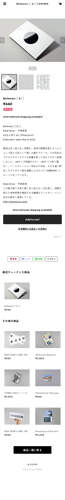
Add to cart (32, 219)
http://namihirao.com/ (15, 201)
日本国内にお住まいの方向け (32, 229)
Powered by (29, 469)
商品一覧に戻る (32, 450)
